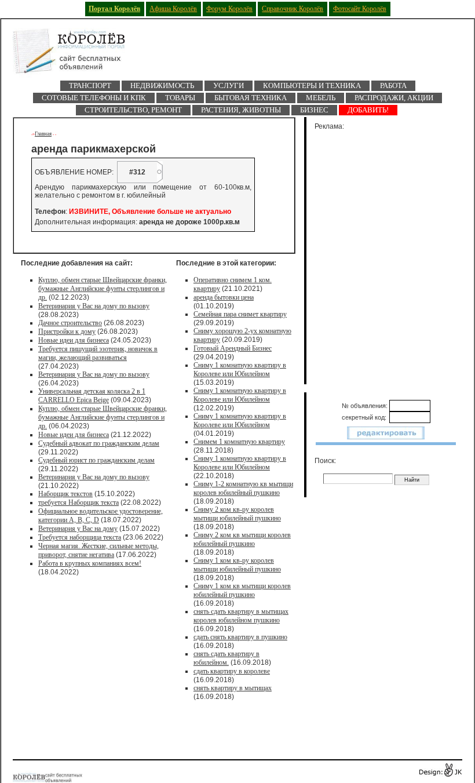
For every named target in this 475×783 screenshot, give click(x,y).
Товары (180, 97)
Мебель (320, 97)
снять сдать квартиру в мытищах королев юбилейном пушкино (240, 615)
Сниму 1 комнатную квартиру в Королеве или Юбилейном (239, 369)
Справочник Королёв (292, 9)
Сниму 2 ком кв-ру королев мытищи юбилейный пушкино (237, 513)
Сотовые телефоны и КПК (94, 97)
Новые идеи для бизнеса (73, 340)
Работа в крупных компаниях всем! (89, 563)
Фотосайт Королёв (359, 9)
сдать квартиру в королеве (231, 671)
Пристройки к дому (67, 331)
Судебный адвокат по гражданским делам (98, 443)
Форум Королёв (229, 9)
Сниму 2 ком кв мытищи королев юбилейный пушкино (242, 539)
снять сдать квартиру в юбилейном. (226, 658)
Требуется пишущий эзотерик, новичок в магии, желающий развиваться (98, 353)
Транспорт (90, 85)
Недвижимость (162, 85)
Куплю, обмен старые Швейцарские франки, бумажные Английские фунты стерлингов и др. (102, 288)
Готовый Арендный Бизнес (232, 348)
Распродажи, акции (394, 97)
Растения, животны (241, 109)
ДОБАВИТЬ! (368, 109)
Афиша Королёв (173, 9)
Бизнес (314, 109)
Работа (393, 85)
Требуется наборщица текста (79, 537)
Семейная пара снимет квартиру (240, 314)
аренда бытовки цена (223, 297)
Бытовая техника (250, 97)
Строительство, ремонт (133, 109)
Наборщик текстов (65, 494)
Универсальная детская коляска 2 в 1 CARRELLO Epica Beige (91, 395)
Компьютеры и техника (312, 85)
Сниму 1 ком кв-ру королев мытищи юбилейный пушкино (237, 564)
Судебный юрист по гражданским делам (96, 460)
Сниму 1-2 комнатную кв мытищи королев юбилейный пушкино (243, 488)
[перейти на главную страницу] (76, 54)
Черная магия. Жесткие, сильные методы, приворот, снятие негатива (98, 550)
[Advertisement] (392, 255)
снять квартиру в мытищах (232, 688)
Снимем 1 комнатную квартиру (239, 442)
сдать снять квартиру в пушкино (240, 637)
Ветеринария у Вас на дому (78, 529)
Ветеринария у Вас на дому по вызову (93, 306)
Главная (43, 134)
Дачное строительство (70, 323)
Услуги (228, 85)
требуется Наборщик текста (78, 502)
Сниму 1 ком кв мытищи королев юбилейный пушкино (242, 590)
